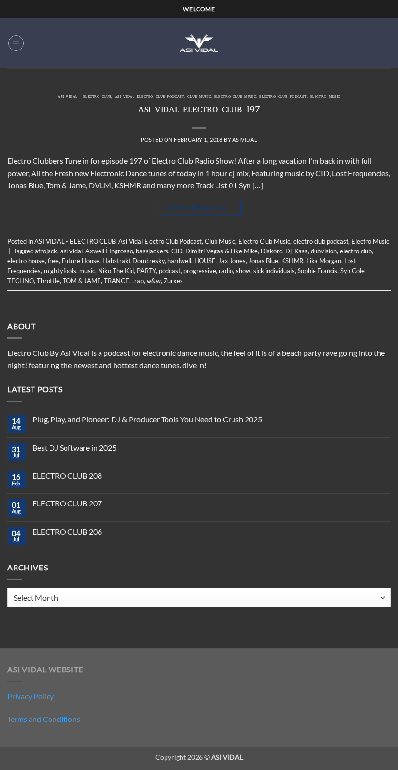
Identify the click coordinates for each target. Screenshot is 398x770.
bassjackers (152, 251)
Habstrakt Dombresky (133, 261)
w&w (154, 281)
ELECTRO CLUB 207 (67, 503)
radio (226, 271)
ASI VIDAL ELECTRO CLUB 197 (199, 110)
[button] (16, 43)
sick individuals (274, 271)
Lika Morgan (323, 261)
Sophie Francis (317, 271)
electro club (356, 251)
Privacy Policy (30, 696)
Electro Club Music (235, 97)
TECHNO (20, 281)
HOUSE (205, 261)
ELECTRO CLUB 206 (67, 531)
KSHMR (292, 261)
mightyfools (60, 271)
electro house (26, 261)
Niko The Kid (116, 271)
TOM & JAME (82, 281)
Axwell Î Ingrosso (109, 251)
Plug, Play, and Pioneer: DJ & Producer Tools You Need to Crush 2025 (147, 419)
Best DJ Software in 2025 (74, 447)
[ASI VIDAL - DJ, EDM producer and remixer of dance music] (199, 42)
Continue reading (199, 207)
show (243, 271)
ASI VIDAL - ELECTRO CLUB (84, 97)
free (53, 261)
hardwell (179, 261)
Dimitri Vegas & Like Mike (221, 251)
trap (138, 281)
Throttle (48, 281)
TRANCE (116, 281)
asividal (244, 139)
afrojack (46, 251)
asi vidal (71, 251)
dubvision (324, 251)
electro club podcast (282, 97)
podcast (170, 271)
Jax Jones (232, 261)
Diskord (271, 251)
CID (176, 251)
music (87, 271)
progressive (199, 271)
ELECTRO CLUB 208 (67, 475)
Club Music (199, 97)
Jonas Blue (263, 261)
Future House (81, 261)
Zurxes (173, 281)
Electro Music (325, 97)
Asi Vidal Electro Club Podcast (149, 97)
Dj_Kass (296, 251)
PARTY (146, 271)
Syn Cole (352, 271)
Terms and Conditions (43, 718)
